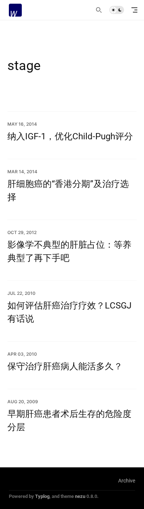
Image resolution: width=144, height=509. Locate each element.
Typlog (42, 496)
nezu (80, 496)
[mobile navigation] (134, 10)
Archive (126, 480)
